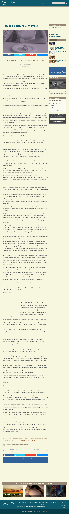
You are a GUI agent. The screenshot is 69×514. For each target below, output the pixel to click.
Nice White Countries (53, 34)
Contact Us (48, 3)
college (19, 444)
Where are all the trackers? (55, 36)
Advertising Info (63, 505)
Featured (61, 40)
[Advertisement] (34, 15)
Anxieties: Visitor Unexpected (36, 450)
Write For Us (63, 503)
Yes (53, 105)
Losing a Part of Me (13, 450)
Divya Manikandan (10, 444)
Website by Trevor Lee (43, 511)
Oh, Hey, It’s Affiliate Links (55, 27)
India (15, 444)
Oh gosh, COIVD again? (54, 29)
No (53, 107)
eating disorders (24, 444)
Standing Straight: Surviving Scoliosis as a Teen (60, 48)
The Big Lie (51, 32)
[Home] (8, 3)
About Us (33, 3)
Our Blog (40, 3)
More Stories (26, 3)
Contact (64, 507)
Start (19, 3)
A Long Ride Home (59, 42)
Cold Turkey (57, 56)
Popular (54, 40)
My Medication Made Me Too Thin (60, 61)
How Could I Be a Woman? (60, 51)
